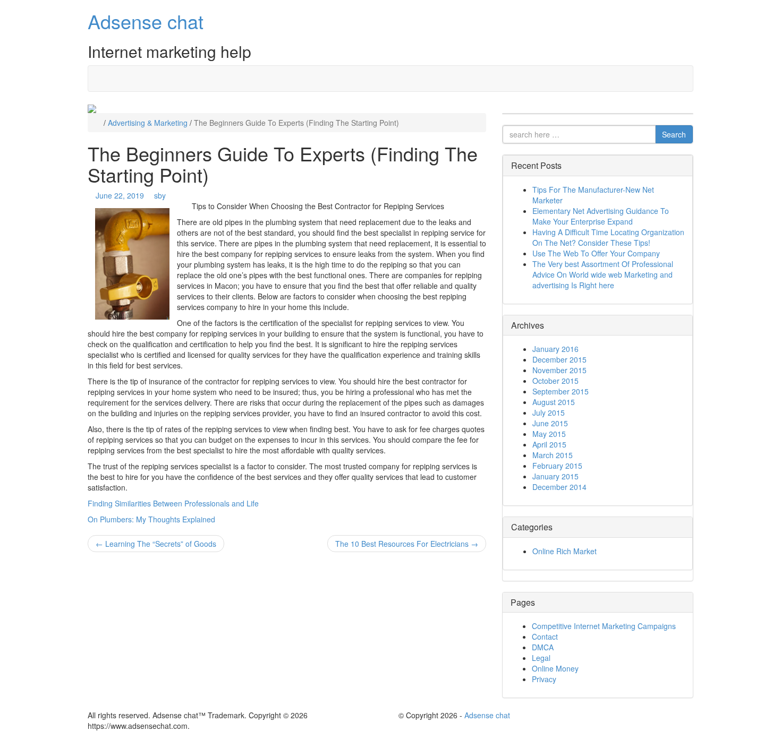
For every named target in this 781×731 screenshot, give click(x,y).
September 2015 (560, 391)
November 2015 (559, 370)
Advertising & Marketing (148, 122)
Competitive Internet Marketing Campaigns (604, 626)
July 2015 (548, 412)
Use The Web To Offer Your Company (596, 253)
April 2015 (549, 444)
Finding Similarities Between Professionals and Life (173, 503)
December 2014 (559, 486)
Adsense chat (145, 21)
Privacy (544, 679)
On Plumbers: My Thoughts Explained (151, 519)
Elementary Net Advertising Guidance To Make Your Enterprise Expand (600, 216)
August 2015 (553, 402)
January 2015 (555, 476)
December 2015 (559, 359)
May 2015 (549, 433)
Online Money (555, 668)
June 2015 (550, 423)
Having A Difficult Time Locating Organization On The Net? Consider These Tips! (608, 237)
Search (674, 134)
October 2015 (555, 380)
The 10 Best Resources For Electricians (406, 543)
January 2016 (555, 348)
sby (160, 195)
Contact (545, 636)
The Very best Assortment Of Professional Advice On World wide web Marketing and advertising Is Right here (602, 274)
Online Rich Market (564, 551)
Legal (541, 657)
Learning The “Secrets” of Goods (156, 543)
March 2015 (552, 455)
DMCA (543, 647)
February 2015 (557, 465)
